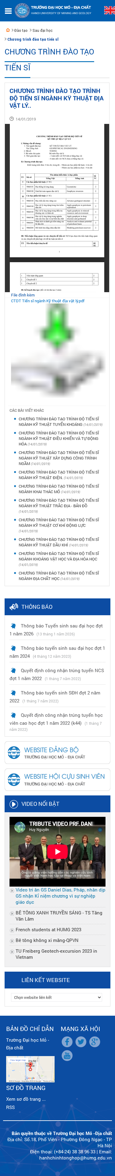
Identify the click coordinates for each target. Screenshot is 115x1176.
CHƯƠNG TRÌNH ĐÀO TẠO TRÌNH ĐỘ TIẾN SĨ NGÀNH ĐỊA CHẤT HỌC (59, 575)
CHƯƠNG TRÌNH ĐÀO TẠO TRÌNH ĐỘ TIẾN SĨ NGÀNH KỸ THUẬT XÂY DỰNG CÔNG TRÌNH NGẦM (59, 458)
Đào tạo (21, 30)
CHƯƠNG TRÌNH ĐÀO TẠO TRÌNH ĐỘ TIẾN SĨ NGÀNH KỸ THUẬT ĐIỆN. (59, 474)
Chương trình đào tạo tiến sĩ (33, 39)
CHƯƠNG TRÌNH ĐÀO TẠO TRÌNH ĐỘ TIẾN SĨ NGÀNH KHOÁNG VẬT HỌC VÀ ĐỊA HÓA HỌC (59, 556)
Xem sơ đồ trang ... (26, 1099)
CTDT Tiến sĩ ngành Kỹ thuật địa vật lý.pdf (47, 300)
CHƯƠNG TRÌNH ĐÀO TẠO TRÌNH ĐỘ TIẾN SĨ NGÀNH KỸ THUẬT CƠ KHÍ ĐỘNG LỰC (59, 522)
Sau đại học (42, 30)
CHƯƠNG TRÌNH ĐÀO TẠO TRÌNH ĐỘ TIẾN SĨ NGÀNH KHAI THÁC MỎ (59, 488)
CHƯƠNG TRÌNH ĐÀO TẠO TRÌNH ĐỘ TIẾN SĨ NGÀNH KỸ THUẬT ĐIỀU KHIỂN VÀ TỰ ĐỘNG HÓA (59, 438)
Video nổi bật (40, 803)
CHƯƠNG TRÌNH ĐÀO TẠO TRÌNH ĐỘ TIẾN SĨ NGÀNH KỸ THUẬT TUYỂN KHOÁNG (59, 421)
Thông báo (36, 606)
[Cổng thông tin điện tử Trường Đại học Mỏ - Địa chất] (8, 30)
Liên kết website (45, 980)
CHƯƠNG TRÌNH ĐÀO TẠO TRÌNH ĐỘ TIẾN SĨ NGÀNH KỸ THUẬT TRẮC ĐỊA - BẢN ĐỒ (59, 502)
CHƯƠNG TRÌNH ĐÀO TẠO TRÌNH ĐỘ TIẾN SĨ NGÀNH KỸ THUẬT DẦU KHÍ (59, 542)
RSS (10, 1107)
